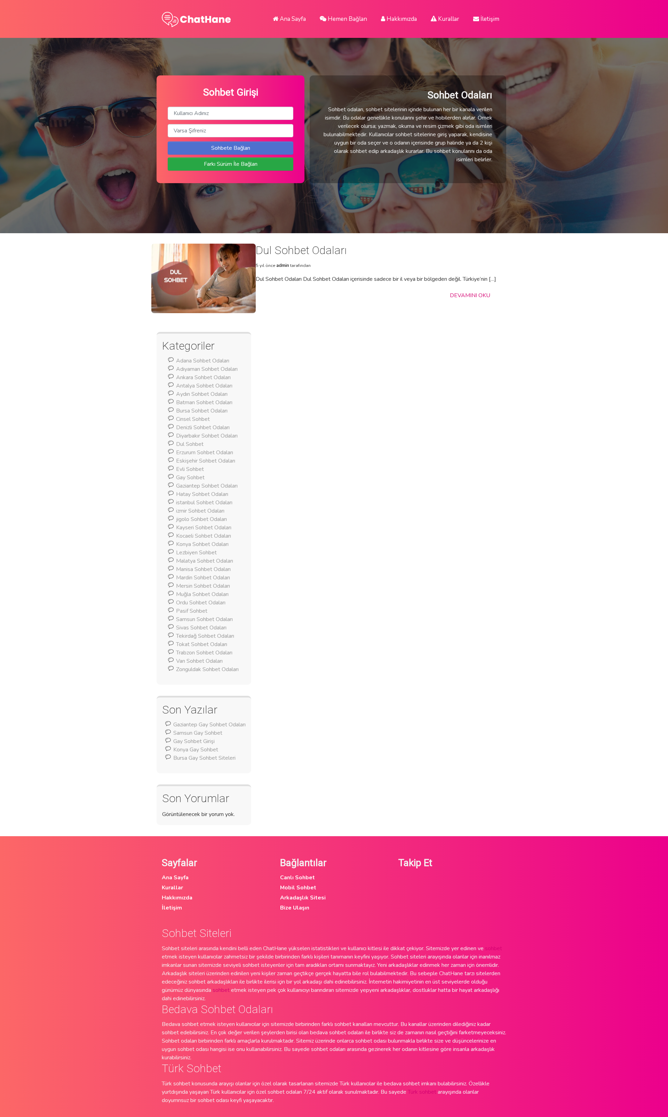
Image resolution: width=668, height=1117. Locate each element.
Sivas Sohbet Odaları (201, 627)
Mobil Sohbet (298, 887)
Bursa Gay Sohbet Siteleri (204, 758)
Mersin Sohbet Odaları (203, 586)
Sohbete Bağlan (230, 148)
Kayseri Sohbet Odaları (203, 527)
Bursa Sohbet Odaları (202, 411)
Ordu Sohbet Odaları (200, 602)
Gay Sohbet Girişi (194, 741)
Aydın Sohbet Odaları (202, 394)
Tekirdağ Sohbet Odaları (205, 636)
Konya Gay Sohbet (195, 749)
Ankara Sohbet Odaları (203, 377)
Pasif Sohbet (191, 611)
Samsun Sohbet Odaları (204, 619)
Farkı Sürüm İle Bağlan (230, 164)
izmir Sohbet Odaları (200, 511)
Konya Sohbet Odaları (202, 544)
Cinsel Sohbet (193, 419)
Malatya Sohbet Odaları (204, 561)
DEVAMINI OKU (470, 295)
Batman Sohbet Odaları (204, 402)
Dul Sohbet (190, 444)
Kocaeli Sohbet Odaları (203, 536)
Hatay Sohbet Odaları (202, 494)
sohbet (493, 948)
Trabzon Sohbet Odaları (204, 653)
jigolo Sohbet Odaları (201, 519)
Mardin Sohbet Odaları (203, 577)
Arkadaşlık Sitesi (303, 898)
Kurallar (448, 19)
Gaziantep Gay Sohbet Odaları (209, 724)
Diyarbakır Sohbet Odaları (207, 436)
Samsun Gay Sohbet (197, 733)
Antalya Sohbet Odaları (204, 386)
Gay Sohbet (190, 477)
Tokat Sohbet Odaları (201, 644)
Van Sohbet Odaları (199, 661)
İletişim (489, 19)
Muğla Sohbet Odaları (202, 594)
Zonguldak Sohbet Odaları (207, 669)
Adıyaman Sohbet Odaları (207, 369)
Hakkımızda (401, 19)
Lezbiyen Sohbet (196, 552)
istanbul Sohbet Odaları (204, 502)
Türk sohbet (422, 1092)
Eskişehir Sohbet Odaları (205, 461)
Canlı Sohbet (297, 877)
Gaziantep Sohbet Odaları (207, 486)
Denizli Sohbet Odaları (203, 427)
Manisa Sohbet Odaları (203, 569)
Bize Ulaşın (294, 908)
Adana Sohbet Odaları (202, 361)
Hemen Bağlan (346, 19)
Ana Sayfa (292, 19)
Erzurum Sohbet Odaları (204, 452)
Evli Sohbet (190, 469)
